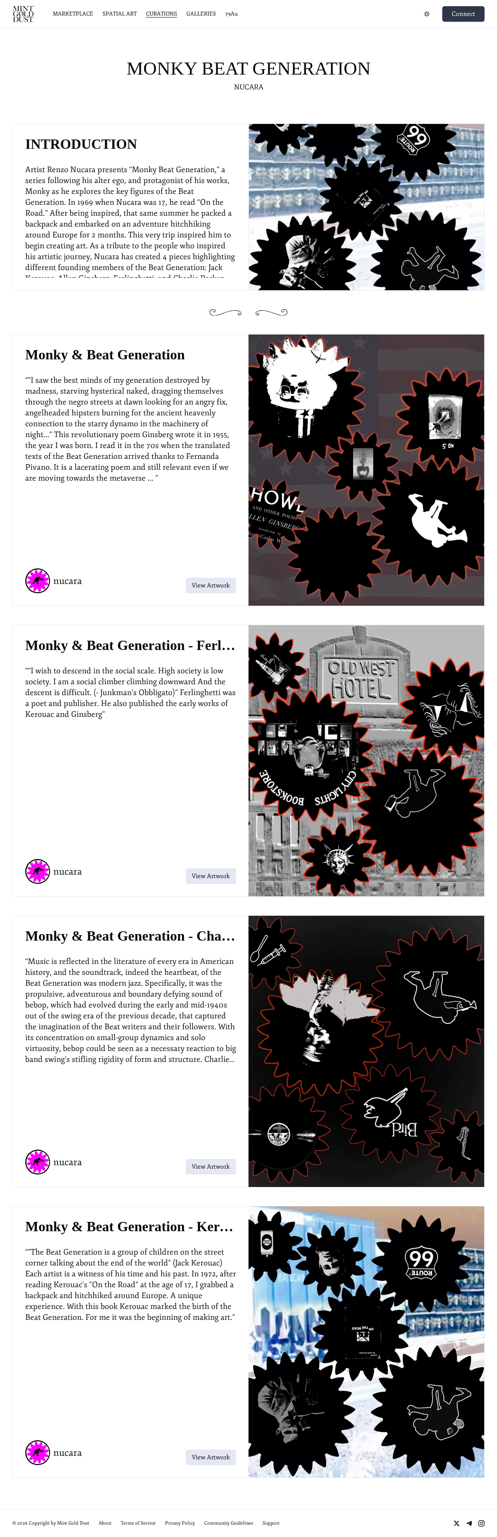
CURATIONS (161, 13)
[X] (457, 1523)
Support (271, 1523)
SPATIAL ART (120, 13)
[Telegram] (469, 1523)
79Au (231, 13)
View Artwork (211, 585)
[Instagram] (481, 1523)
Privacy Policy (180, 1523)
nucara (248, 87)
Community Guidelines (228, 1523)
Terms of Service (138, 1523)
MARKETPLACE (73, 13)
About (105, 1523)
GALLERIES (201, 13)
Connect (463, 14)
